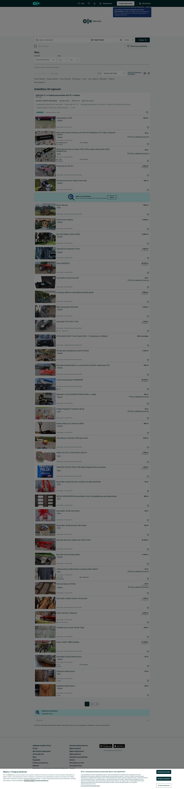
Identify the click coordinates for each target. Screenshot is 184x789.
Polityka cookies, (29, 780)
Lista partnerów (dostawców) (90, 786)
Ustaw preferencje (164, 785)
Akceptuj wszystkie (164, 772)
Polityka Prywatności (42, 780)
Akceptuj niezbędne (163, 778)
